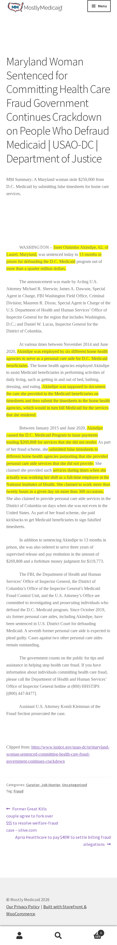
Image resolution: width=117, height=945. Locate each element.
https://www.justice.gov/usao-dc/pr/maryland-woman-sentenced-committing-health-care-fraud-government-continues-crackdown (57, 754)
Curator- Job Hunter (43, 784)
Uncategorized (74, 784)
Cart (90, 931)
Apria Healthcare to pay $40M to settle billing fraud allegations (63, 840)
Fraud (18, 791)
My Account (19, 935)
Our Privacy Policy (22, 906)
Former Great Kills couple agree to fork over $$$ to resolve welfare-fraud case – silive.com (32, 819)
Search (58, 935)
